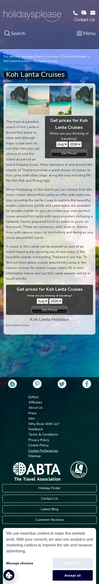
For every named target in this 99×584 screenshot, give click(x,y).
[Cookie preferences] (9, 575)
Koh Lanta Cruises (45, 61)
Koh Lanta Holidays (17, 61)
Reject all (72, 563)
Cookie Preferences (43, 450)
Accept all (72, 575)
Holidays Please (32, 56)
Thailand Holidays (74, 56)
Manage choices (19, 563)
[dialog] (49, 556)
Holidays (52, 56)
